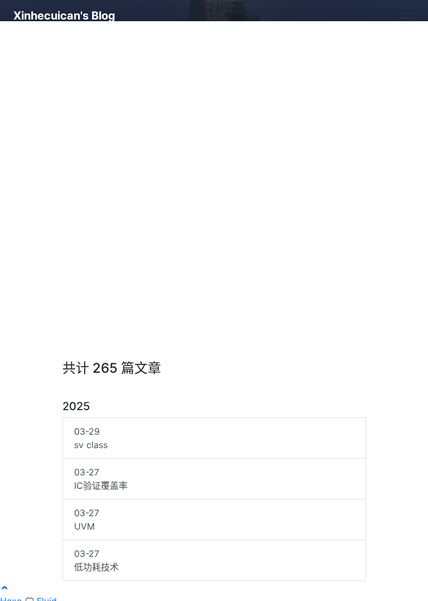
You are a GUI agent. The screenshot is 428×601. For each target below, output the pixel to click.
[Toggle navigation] (407, 15)
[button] (4, 587)
